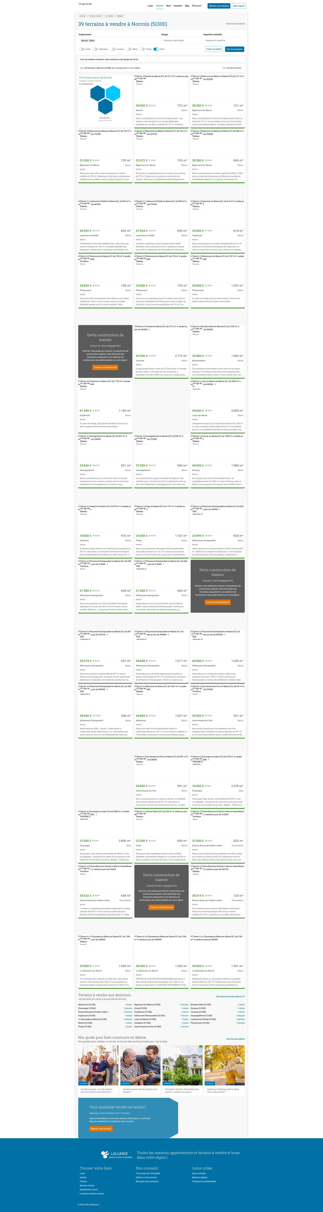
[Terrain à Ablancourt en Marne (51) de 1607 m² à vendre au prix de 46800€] (161, 698)
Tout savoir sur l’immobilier (148, 1173)
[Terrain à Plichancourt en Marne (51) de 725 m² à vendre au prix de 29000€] (161, 268)
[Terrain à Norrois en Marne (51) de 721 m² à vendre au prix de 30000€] (161, 88)
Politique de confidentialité (204, 1181)
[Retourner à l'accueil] (106, 1155)
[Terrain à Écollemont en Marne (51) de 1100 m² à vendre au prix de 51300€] (105, 393)
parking (148, 49)
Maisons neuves (87, 1185)
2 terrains (128, 1008)
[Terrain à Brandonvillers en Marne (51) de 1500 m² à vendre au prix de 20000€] (218, 339)
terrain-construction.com (105, 120)
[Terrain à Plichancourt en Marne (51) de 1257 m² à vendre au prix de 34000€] (218, 268)
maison (135, 49)
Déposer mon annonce (101, 1128)
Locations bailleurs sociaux (92, 1193)
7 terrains (184, 1015)
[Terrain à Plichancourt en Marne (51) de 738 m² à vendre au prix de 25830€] (105, 268)
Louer (150, 6)
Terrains (83, 1181)
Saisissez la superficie (215, 40)
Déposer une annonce (219, 6)
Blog (187, 6)
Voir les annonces (235, 49)
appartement (103, 49)
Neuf (168, 6)
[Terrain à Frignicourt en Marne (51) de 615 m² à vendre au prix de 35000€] (218, 213)
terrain (162, 49)
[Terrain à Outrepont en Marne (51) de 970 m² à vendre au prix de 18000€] (105, 518)
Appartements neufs (89, 1189)
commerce (120, 49)
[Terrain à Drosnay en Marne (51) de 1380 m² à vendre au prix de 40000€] (218, 448)
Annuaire (178, 6)
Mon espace (239, 6)
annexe (87, 49)
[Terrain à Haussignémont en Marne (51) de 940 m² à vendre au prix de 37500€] (161, 448)
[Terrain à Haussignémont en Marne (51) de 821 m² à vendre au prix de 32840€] (105, 448)
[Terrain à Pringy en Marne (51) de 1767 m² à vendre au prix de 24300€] (161, 518)
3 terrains (128, 1012)
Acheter (159, 6)
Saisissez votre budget (174, 40)
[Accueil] (88, 6)
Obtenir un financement (146, 1177)
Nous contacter (199, 1173)
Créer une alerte (214, 49)
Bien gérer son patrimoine (147, 1181)
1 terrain (128, 1004)
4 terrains (184, 1004)
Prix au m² (196, 6)
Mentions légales (199, 1177)
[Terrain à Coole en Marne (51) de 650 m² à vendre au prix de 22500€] (161, 824)
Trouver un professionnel (105, 367)
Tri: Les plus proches (232, 68)
